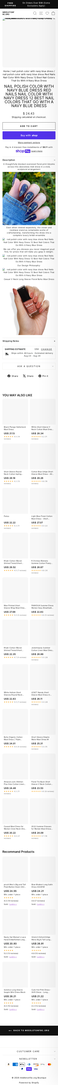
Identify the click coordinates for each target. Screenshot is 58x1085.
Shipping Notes (11, 341)
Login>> (13, 904)
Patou (6, 516)
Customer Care (28, 1051)
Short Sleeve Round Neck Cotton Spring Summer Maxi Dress (13, 473)
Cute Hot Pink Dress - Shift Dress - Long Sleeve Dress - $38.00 (42, 991)
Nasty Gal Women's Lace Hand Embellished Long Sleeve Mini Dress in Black (15, 938)
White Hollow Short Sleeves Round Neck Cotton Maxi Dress (13, 693)
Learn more (36, 151)
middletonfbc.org (8, 13)
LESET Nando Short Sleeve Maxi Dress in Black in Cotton (40, 693)
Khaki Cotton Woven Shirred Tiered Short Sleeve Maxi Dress (13, 562)
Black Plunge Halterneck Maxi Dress (15, 428)
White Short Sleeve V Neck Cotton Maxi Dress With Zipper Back (42, 428)
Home (6, 71)
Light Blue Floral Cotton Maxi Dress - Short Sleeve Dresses (41, 517)
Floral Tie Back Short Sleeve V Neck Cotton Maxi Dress (41, 783)
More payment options (29, 142)
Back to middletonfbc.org (31, 1030)
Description (9, 160)
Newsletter (28, 1059)
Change (46, 349)
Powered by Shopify (29, 1082)
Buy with (29, 135)
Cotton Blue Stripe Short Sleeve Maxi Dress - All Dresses (42, 473)
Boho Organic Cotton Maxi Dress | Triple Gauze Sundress (13, 738)
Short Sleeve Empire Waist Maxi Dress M (40, 738)
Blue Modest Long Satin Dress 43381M (42, 885)
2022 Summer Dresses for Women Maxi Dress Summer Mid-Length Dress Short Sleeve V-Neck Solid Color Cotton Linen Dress (42, 827)
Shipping (16, 117)
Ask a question (29, 366)
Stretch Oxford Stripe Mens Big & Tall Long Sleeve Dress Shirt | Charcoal (41, 938)
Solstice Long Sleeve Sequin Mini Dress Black (15, 991)
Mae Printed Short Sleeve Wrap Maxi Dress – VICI (14, 606)
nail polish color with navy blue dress (32, 71)
